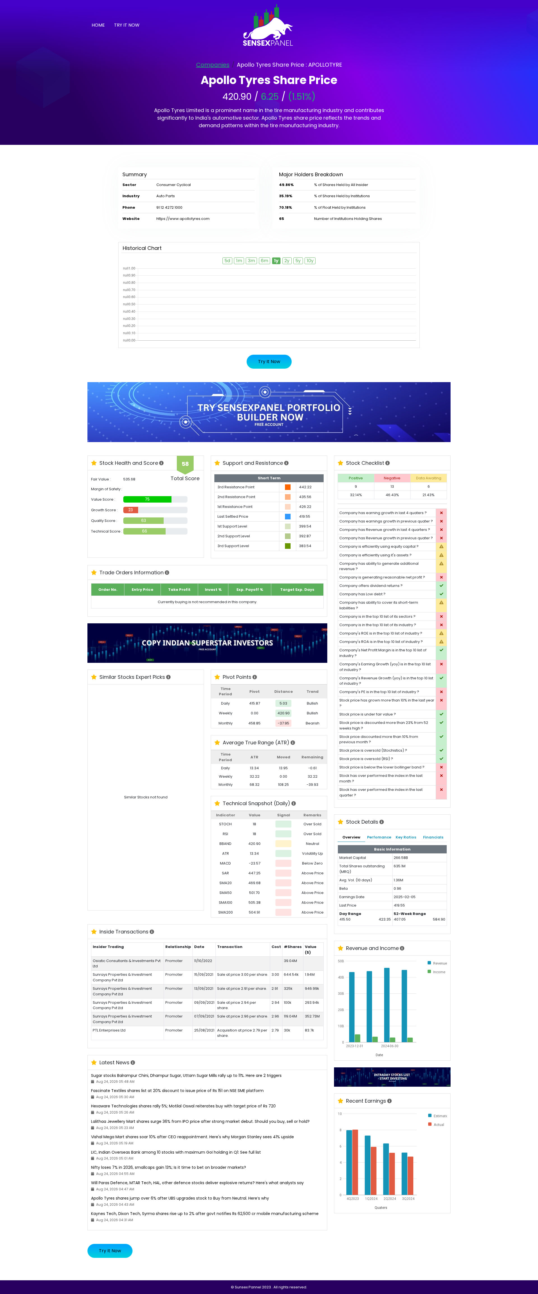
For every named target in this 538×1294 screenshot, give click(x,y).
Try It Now (127, 25)
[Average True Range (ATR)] (292, 743)
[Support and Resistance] (286, 463)
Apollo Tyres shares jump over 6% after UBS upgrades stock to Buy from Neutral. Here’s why (180, 1198)
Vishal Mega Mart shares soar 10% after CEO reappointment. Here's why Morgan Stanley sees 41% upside (192, 1137)
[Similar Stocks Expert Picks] (168, 677)
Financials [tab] (433, 837)
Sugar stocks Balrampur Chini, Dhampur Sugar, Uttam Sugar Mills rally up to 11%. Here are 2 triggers (186, 1075)
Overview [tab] (351, 837)
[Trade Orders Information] (167, 573)
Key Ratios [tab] (406, 837)
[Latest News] (132, 1063)
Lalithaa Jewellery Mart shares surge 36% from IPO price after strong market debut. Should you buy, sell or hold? (200, 1121)
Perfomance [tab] (379, 837)
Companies (212, 65)
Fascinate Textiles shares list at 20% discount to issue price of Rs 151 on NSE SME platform (177, 1090)
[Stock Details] (381, 822)
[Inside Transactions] (152, 932)
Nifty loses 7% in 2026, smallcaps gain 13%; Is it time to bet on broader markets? (168, 1167)
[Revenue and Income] (402, 948)
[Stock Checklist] (387, 463)
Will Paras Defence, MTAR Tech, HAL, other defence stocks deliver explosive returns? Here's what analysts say (197, 1183)
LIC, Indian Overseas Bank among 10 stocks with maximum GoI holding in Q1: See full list (176, 1152)
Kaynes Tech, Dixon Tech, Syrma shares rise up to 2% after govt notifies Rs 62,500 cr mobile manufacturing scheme (205, 1213)
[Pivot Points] (254, 677)
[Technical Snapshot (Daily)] (293, 803)
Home (98, 25)
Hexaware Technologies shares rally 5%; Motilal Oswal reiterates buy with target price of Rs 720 (183, 1106)
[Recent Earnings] (389, 1101)
